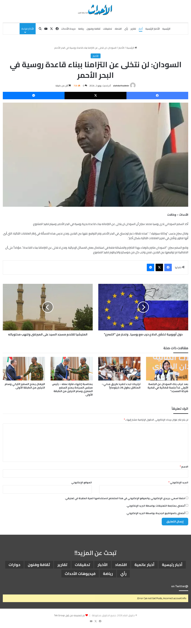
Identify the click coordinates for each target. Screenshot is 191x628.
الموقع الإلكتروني (81, 482)
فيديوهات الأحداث (80, 573)
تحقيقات (107, 28)
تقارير (133, 28)
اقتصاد (118, 28)
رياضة (81, 28)
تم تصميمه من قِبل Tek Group (69, 615)
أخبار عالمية (144, 564)
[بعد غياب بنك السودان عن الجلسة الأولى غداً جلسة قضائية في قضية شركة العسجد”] (167, 368)
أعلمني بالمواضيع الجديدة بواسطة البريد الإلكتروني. (155, 513)
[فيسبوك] (157, 95)
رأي (126, 28)
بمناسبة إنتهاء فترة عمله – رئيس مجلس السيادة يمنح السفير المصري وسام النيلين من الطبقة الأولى (72, 389)
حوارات (14, 564)
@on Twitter (179, 586)
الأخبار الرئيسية (152, 28)
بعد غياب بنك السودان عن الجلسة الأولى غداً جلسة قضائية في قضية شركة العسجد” (168, 388)
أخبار (141, 28)
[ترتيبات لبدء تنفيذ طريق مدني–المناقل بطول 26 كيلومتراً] (119, 368)
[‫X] (95, 95)
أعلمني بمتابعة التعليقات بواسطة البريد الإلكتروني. (155, 505)
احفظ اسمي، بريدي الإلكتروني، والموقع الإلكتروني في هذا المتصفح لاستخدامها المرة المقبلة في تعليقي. (125, 498)
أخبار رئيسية (172, 564)
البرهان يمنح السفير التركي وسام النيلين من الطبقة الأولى (25, 386)
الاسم (184, 466)
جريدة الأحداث (68, 28)
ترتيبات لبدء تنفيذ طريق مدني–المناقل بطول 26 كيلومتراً (121, 386)
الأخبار (121, 47)
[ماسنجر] (34, 95)
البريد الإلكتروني (178, 482)
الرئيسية (166, 28)
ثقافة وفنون (93, 28)
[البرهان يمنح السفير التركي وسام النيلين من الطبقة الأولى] (24, 368)
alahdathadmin (121, 85)
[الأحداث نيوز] (95, 9)
